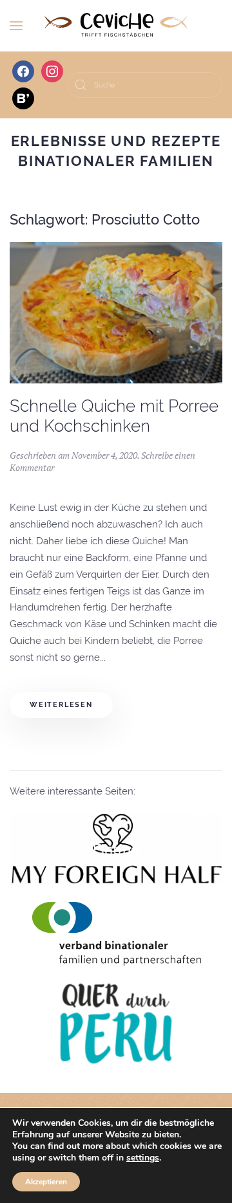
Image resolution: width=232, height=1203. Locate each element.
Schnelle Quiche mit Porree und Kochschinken (114, 416)
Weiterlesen (61, 705)
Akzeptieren (46, 1182)
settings (142, 1158)
